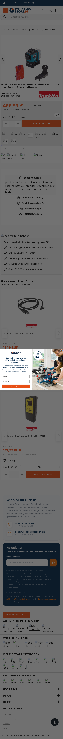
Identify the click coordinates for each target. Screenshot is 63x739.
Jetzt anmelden (15, 386)
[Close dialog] (62, 350)
